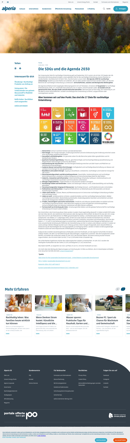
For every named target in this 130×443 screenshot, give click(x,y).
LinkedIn (105, 383)
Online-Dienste (33, 383)
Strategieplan (8, 395)
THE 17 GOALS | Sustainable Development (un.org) (54, 261)
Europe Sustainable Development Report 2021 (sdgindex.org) (58, 268)
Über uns (70, 2)
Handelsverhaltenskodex (61, 387)
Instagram (106, 379)
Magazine (125, 2)
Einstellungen (101, 440)
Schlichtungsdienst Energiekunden (64, 391)
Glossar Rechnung (59, 379)
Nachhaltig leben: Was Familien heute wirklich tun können (18, 320)
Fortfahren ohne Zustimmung (14, 437)
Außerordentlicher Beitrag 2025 (63, 399)
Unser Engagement (66, 251)
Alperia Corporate (9, 383)
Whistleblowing (8, 399)
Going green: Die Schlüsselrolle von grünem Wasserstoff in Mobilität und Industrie (24, 91)
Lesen (7, 333)
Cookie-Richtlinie (41, 435)
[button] (15, 68)
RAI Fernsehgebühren (60, 383)
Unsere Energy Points (83, 2)
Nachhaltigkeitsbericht (10, 391)
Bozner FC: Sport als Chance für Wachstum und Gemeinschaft (107, 320)
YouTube (105, 387)
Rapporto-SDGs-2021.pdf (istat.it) (49, 264)
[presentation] (118, 289)
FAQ (30, 375)
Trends (40, 63)
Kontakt (95, 2)
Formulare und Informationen (110, 2)
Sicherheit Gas (58, 395)
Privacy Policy (82, 375)
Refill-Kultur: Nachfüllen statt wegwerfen (24, 100)
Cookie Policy (82, 379)
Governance (7, 387)
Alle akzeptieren (120, 440)
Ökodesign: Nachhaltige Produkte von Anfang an (24, 83)
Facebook (106, 375)
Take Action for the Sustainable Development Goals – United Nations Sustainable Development (68, 258)
